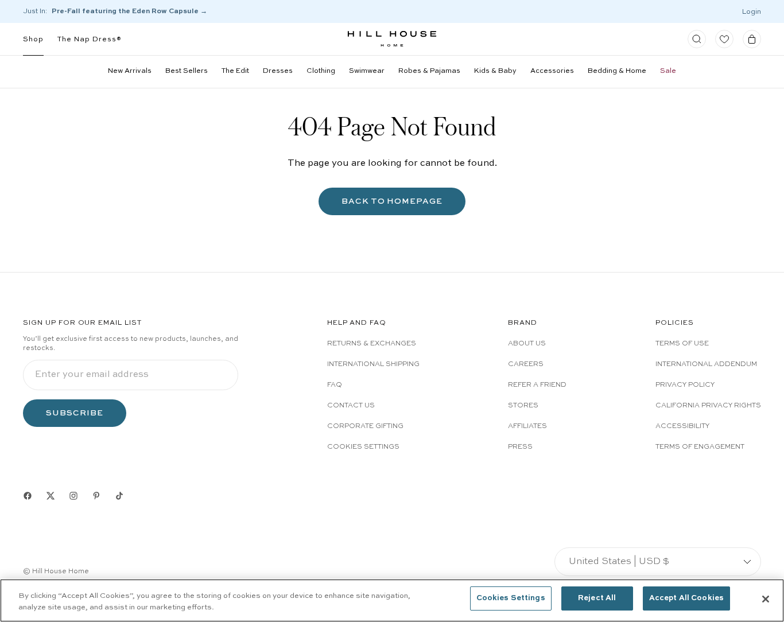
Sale (668, 71)
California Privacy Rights (708, 405)
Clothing (320, 71)
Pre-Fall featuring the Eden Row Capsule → (129, 11)
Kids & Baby (495, 71)
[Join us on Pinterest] (96, 495)
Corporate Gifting (365, 426)
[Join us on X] (50, 495)
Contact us (351, 405)
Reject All (597, 598)
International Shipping (373, 364)
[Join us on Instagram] (73, 495)
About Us (527, 343)
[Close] (765, 599)
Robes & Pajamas (429, 71)
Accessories (552, 71)
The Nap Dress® (89, 39)
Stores (523, 405)
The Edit (235, 71)
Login (751, 12)
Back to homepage (392, 201)
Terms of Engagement (699, 447)
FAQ (334, 385)
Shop (33, 39)
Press (520, 447)
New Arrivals (130, 71)
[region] (392, 600)
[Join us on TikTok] (119, 495)
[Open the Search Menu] (697, 39)
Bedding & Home (617, 71)
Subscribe (74, 413)
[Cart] (752, 39)
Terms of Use (682, 343)
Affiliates (527, 426)
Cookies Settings (363, 447)
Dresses (278, 71)
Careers (526, 364)
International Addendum (706, 364)
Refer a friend (537, 385)
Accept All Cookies (686, 598)
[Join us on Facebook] (27, 495)
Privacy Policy (685, 385)
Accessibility (682, 426)
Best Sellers (186, 71)
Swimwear (367, 71)
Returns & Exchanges (371, 343)
